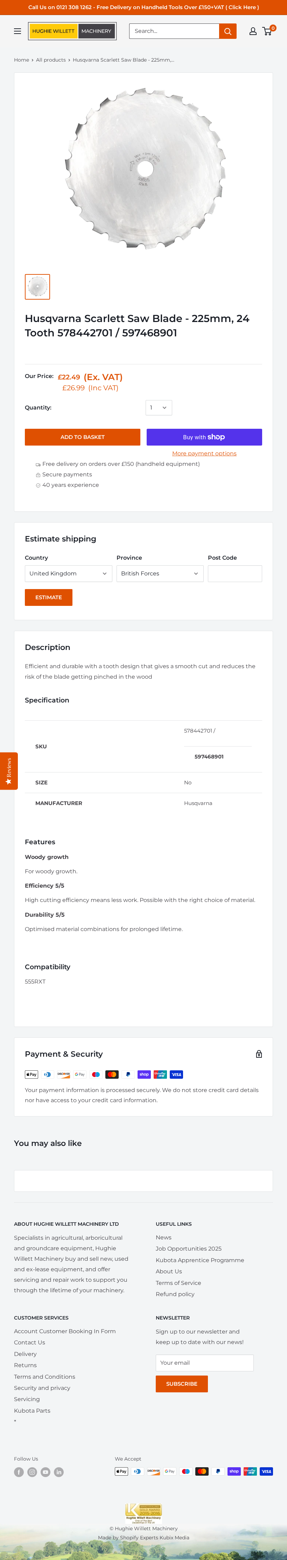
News (164, 1237)
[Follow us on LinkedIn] (59, 1472)
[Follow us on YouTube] (45, 1472)
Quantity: (38, 407)
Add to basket (83, 437)
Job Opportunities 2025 (189, 1248)
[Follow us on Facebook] (19, 1472)
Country (36, 557)
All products (51, 60)
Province (129, 557)
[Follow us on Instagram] (32, 1472)
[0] (267, 31)
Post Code (222, 557)
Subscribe (181, 1383)
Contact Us (29, 1342)
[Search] (228, 31)
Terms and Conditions (44, 1376)
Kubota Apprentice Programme (200, 1260)
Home (21, 60)
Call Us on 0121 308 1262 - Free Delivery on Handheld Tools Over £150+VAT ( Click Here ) (143, 7)
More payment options (204, 453)
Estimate (48, 597)
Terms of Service (178, 1283)
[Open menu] (17, 31)
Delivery (25, 1354)
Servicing (27, 1399)
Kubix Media (174, 1537)
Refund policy (175, 1294)
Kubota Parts (32, 1410)
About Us (169, 1271)
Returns (25, 1365)
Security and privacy (42, 1388)
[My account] (253, 31)
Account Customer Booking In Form (65, 1331)
